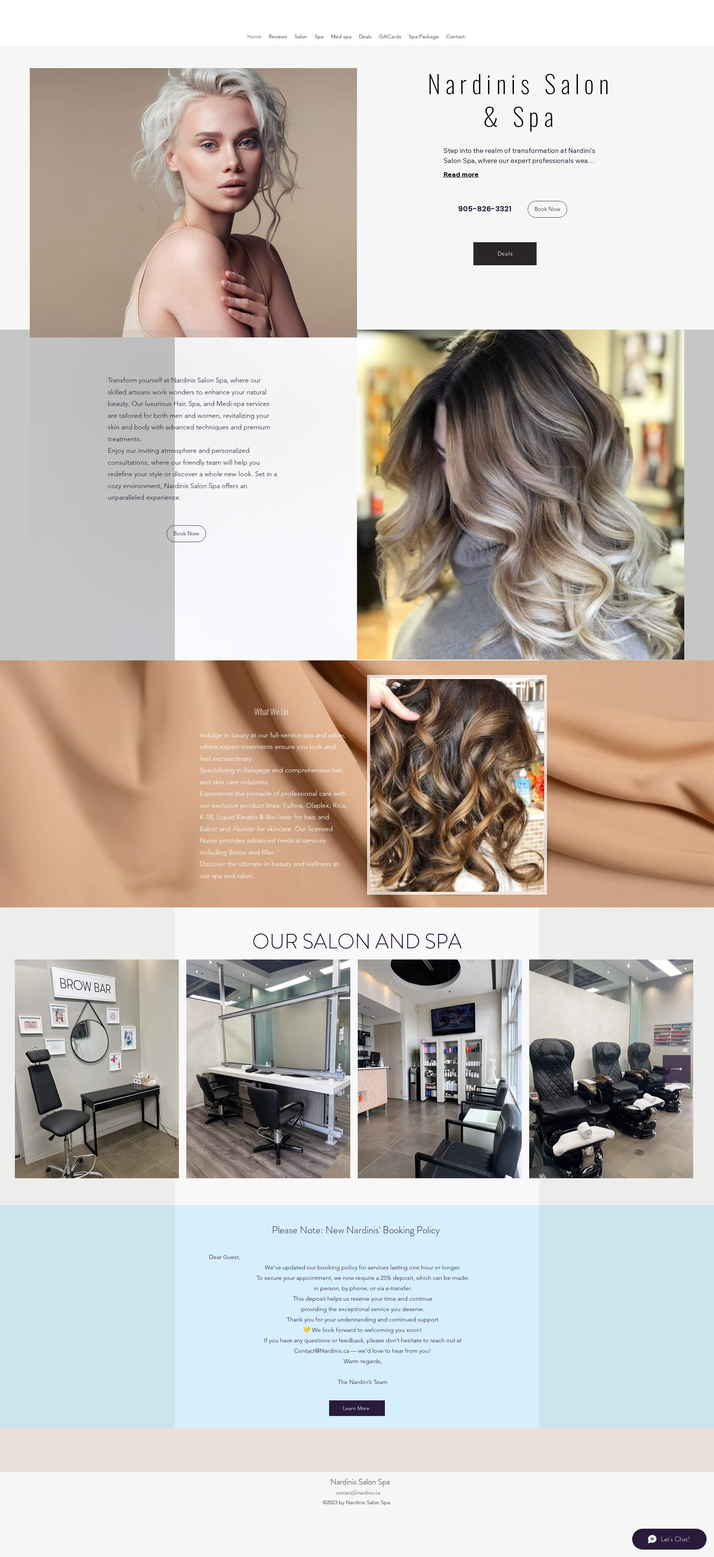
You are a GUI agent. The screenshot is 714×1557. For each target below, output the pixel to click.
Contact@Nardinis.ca (321, 1350)
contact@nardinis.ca (358, 1493)
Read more (461, 174)
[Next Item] (677, 1069)
